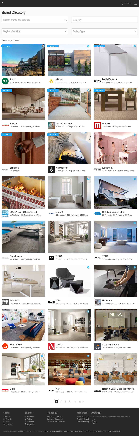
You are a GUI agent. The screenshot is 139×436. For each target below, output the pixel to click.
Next (81, 401)
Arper (58, 388)
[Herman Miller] (23, 325)
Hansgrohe (107, 300)
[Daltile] (69, 325)
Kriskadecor (61, 167)
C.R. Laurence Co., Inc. (113, 211)
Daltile (59, 344)
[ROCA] (69, 237)
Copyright (116, 431)
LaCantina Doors (64, 123)
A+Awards (7, 419)
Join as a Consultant (55, 419)
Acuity (13, 79)
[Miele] (23, 369)
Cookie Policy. (69, 431)
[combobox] (104, 20)
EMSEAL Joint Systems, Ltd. (23, 211)
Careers (6, 421)
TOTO (105, 256)
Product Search (83, 419)
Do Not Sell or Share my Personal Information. (93, 431)
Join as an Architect (55, 416)
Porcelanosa (16, 256)
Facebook (30, 416)
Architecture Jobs (84, 416)
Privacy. (48, 431)
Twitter (29, 419)
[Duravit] (69, 192)
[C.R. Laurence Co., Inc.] (115, 192)
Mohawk (106, 123)
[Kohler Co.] (115, 148)
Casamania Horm (110, 344)
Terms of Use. (57, 431)
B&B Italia (14, 300)
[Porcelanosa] (23, 237)
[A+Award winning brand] (88, 46)
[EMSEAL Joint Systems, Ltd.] (23, 192)
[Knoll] (69, 281)
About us (6, 416)
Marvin (59, 79)
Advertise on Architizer (56, 421)
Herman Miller (16, 344)
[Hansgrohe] (115, 281)
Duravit (59, 211)
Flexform (14, 123)
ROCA (59, 256)
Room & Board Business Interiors (118, 388)
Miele (12, 388)
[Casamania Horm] (115, 325)
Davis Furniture (109, 79)
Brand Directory (83, 421)
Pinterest (30, 421)
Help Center (8, 424)
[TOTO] (115, 237)
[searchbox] (73, 19)
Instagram (30, 424)
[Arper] (69, 369)
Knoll (58, 300)
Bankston (14, 167)
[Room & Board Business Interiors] (115, 369)
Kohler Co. (107, 167)
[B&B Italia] (23, 281)
